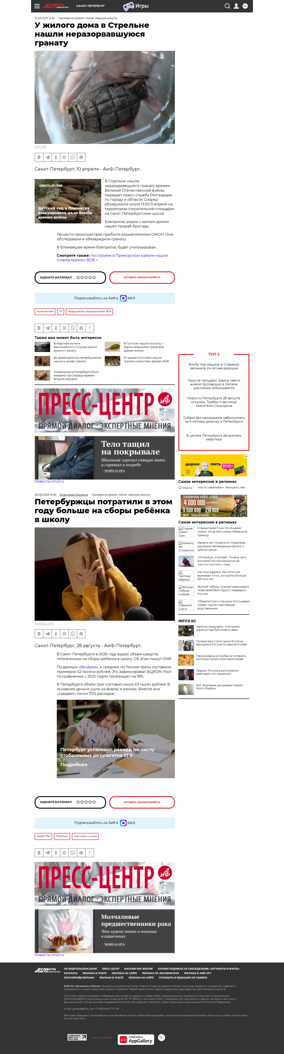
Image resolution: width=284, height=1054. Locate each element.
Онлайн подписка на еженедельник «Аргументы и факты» (199, 968)
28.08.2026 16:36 (45, 494)
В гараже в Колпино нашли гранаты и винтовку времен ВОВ (146, 359)
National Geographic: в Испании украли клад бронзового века (218, 628)
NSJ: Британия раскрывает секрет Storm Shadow (219, 687)
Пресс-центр (110, 968)
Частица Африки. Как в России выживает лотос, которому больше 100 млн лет (221, 575)
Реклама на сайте (124, 973)
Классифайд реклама (79, 977)
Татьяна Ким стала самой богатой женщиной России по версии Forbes (221, 643)
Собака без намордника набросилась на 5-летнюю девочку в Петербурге (214, 420)
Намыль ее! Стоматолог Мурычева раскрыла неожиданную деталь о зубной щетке (221, 546)
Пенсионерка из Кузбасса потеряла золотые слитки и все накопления (221, 657)
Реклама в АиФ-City (197, 973)
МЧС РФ (40, 146)
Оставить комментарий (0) (142, 277)
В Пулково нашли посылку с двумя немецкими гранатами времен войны (144, 347)
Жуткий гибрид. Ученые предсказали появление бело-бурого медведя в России (223, 590)
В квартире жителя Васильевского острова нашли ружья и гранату (75, 347)
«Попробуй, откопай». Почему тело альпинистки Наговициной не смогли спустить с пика (222, 561)
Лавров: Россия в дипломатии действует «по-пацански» (217, 672)
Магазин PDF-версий (138, 968)
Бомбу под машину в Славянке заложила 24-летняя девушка (214, 366)
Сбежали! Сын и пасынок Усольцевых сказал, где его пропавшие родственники (223, 605)
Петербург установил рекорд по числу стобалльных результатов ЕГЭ (107, 752)
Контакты (70, 973)
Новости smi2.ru (49, 481)
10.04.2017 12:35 (45, 18)
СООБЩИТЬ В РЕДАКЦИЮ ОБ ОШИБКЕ (183, 977)
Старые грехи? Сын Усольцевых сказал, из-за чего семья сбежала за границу (222, 531)
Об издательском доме (80, 968)
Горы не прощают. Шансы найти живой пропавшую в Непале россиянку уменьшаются (214, 384)
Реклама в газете (95, 973)
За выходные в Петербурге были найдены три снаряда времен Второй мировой (76, 375)
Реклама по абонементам (160, 973)
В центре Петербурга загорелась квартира (213, 437)
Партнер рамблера (102, 1037)
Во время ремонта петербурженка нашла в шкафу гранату (77, 359)
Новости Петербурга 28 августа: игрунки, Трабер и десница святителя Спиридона (214, 402)
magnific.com (44, 623)
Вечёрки (88, 667)
